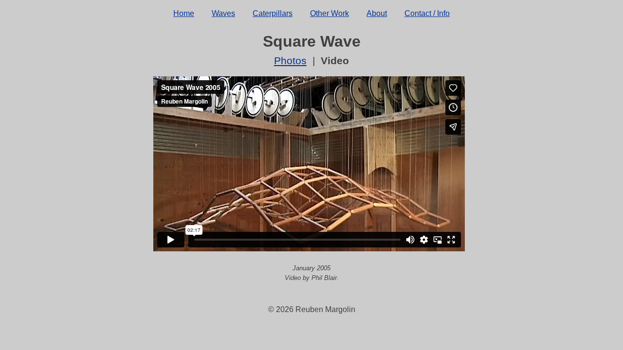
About (376, 13)
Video (335, 60)
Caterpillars (273, 13)
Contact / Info (427, 13)
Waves (223, 13)
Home (183, 13)
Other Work (329, 13)
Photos (290, 60)
